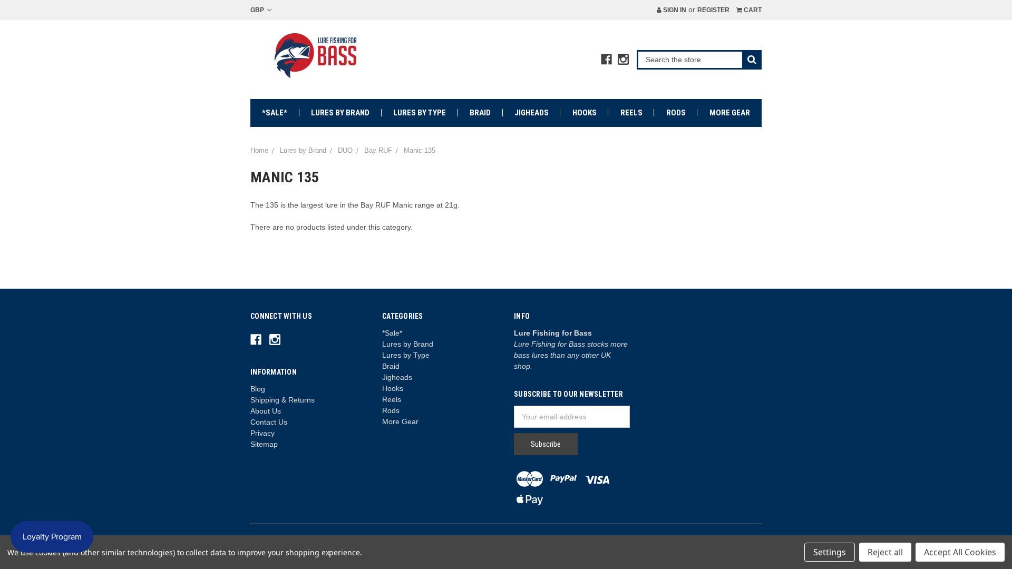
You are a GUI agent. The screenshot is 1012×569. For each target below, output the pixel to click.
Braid (480, 112)
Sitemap (264, 444)
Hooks (584, 112)
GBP (258, 10)
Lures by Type (419, 112)
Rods (676, 112)
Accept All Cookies (960, 552)
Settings (829, 552)
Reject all (885, 552)
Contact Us (268, 422)
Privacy (262, 433)
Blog (257, 389)
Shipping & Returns (282, 400)
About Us (265, 411)
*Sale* (274, 112)
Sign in (673, 10)
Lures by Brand (340, 112)
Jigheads (531, 112)
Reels (631, 112)
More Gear (729, 112)
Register (713, 10)
